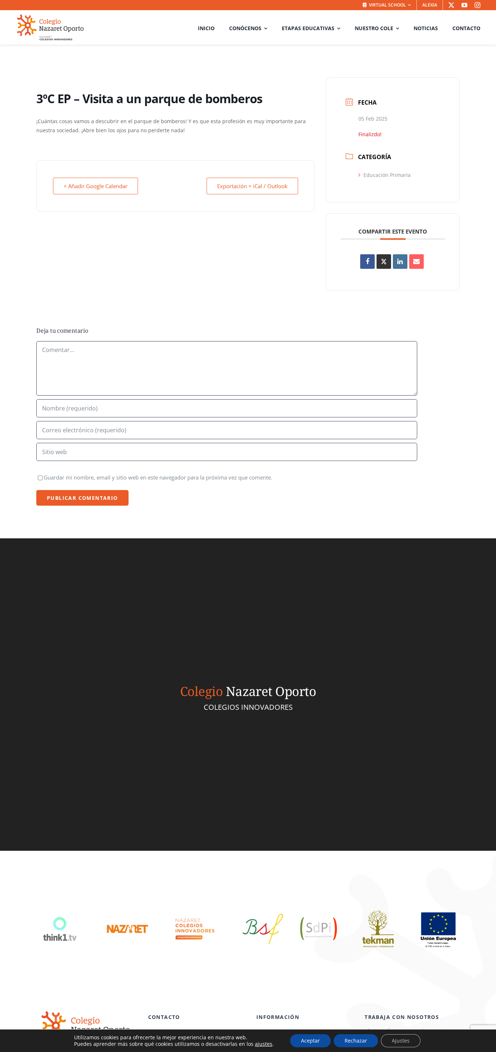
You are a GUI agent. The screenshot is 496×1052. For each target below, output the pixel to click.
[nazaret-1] (127, 909)
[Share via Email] (416, 261)
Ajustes (401, 1040)
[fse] (438, 909)
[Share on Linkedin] (400, 261)
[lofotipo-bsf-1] (263, 909)
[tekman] (378, 909)
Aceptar (310, 1040)
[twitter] (451, 5)
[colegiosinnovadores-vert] (195, 909)
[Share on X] (384, 261)
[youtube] (464, 5)
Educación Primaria (387, 174)
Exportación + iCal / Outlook (252, 186)
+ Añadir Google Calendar (95, 186)
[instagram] (477, 5)
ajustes (263, 1044)
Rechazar (356, 1040)
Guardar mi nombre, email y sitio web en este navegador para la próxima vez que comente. (158, 477)
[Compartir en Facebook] (367, 261)
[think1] (60, 909)
